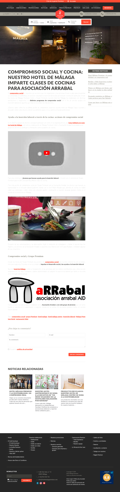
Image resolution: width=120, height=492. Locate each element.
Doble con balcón (36, 444)
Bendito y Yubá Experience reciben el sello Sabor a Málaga (100, 83)
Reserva (108, 8)
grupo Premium (31, 316)
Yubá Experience (78, 439)
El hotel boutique (14, 443)
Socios (11, 449)
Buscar (86, 22)
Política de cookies (71, 480)
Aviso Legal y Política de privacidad (75, 479)
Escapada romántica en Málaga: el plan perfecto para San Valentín (100, 97)
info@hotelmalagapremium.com (47, 479)
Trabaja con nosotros (99, 451)
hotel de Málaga (20, 269)
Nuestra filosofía (14, 445)
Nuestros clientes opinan (16, 451)
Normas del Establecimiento (16, 457)
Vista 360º (12, 453)
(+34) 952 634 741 (44, 477)
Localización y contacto (100, 448)
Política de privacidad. (12, 481)
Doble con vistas (35, 446)
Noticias (53, 441)
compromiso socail (18, 316)
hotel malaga (42, 316)
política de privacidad (24, 349)
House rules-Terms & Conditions (17, 460)
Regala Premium (98, 455)
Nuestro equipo (78, 444)
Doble (32, 441)
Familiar (33, 448)
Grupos (33, 450)
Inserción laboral (69, 316)
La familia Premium (14, 447)
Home (10, 437)
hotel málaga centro (55, 316)
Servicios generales (57, 446)
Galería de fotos (98, 437)
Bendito (76, 441)
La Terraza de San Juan (78, 447)
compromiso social (16, 93)
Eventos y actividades (99, 441)
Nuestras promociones (57, 437)
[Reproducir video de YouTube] (46, 153)
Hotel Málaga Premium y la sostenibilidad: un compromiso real (100, 76)
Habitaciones (34, 439)
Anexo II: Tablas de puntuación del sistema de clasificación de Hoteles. (75, 483)
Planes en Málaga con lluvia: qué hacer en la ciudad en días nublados (100, 90)
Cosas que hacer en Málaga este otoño (100, 103)
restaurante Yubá (22, 319)
